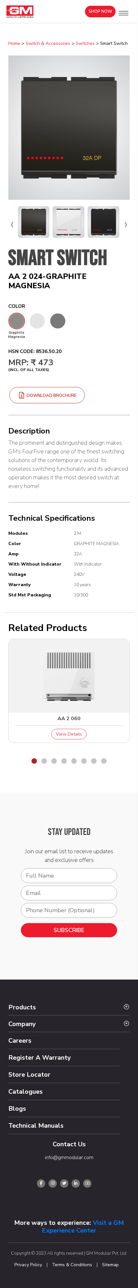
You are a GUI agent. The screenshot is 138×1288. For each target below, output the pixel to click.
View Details (69, 734)
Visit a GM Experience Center (83, 1226)
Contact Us (69, 1144)
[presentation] (12, 224)
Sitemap (110, 1265)
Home (14, 43)
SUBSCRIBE (69, 930)
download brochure (51, 396)
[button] (124, 13)
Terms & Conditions (72, 1265)
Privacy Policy (28, 1265)
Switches (85, 43)
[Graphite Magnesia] (16, 321)
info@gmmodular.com (69, 1157)
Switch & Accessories (48, 43)
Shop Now (100, 11)
